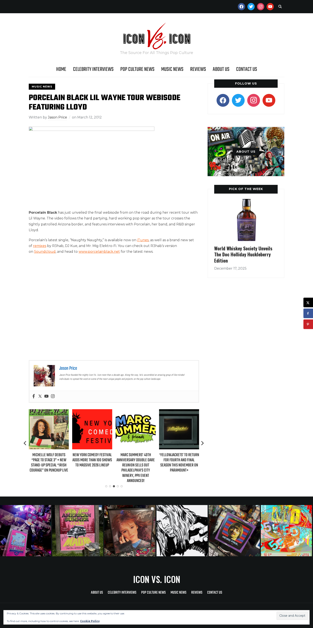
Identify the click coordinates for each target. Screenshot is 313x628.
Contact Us (246, 69)
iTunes (143, 240)
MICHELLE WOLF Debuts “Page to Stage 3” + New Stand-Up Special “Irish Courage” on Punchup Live (49, 463)
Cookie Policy (90, 621)
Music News (172, 69)
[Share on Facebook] (308, 313)
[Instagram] (53, 396)
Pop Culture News (137, 69)
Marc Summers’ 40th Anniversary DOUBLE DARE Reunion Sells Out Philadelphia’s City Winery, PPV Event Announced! (135, 468)
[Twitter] (40, 396)
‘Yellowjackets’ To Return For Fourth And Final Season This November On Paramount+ (179, 463)
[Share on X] (308, 302)
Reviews (198, 69)
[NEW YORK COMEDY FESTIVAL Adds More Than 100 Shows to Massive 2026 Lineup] (92, 412)
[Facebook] (34, 396)
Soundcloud (45, 252)
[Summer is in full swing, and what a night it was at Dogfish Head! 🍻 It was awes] (78, 530)
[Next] (202, 443)
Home (61, 69)
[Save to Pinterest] (308, 324)
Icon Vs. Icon (156, 579)
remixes (39, 246)
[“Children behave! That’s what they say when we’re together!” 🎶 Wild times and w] (130, 530)
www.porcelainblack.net (99, 252)
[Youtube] (46, 396)
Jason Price (57, 117)
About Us (221, 69)
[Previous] (25, 443)
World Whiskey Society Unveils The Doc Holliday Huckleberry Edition (243, 254)
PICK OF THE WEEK (246, 189)
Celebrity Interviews (93, 69)
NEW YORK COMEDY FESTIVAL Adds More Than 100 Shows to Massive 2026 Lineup (92, 460)
